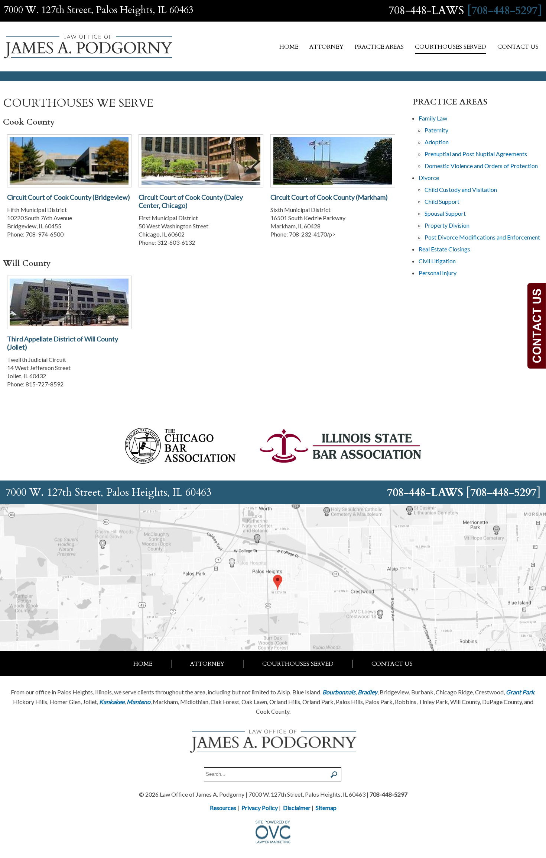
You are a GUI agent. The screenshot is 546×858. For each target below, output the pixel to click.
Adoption (437, 141)
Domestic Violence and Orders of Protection (481, 165)
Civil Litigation (437, 260)
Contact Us (518, 47)
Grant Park (520, 691)
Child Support (442, 201)
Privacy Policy (259, 807)
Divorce (429, 177)
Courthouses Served (450, 47)
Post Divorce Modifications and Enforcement (482, 237)
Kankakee (111, 701)
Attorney (326, 47)
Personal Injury (437, 272)
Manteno (138, 701)
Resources (223, 807)
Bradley (367, 691)
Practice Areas (379, 47)
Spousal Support (445, 213)
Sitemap (326, 807)
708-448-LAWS (426, 10)
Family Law (433, 118)
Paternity (436, 130)
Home (288, 47)
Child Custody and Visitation (461, 189)
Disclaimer (297, 807)
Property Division (447, 225)
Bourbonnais (338, 691)
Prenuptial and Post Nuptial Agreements (476, 153)
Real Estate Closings (444, 249)
